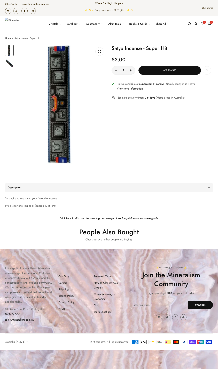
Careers (62, 283)
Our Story (63, 276)
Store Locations (102, 312)
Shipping (63, 289)
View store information (130, 89)
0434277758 (12, 314)
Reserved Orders (103, 276)
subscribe (200, 304)
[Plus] (131, 70)
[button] (207, 70)
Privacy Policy (66, 302)
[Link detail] (8, 11)
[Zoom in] (99, 51)
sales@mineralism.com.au (19, 320)
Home (8, 38)
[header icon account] (195, 23)
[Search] (189, 23)
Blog (96, 305)
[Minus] (116, 70)
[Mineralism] (13, 24)
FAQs (61, 309)
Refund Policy (66, 296)
